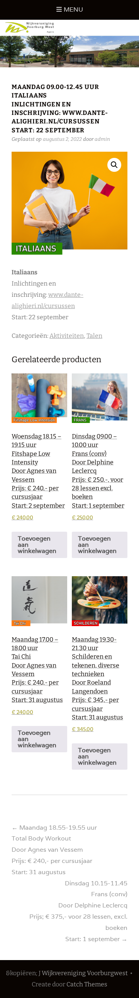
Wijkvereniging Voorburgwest (85, 973)
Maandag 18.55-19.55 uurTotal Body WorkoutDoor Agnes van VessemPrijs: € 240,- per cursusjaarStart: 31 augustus (54, 849)
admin (102, 139)
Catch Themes (86, 984)
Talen (94, 335)
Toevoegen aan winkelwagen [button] (37, 544)
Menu (73, 9)
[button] (114, 165)
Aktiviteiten (66, 335)
